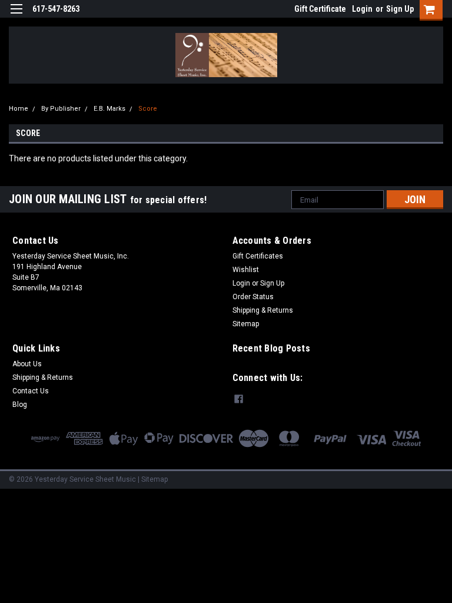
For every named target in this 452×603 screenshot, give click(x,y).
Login (362, 9)
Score (147, 108)
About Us (27, 364)
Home (18, 108)
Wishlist (245, 270)
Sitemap (245, 324)
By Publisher (61, 108)
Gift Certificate (320, 9)
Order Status (253, 297)
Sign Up (400, 9)
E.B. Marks (109, 108)
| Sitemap (153, 479)
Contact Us (30, 391)
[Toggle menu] (16, 16)
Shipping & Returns (262, 310)
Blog (19, 404)
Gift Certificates (257, 256)
